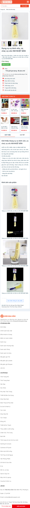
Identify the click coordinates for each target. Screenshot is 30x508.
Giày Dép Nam (4, 399)
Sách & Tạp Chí (4, 473)
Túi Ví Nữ (3, 410)
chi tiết (22, 135)
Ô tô (1, 466)
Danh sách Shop (5, 349)
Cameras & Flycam (5, 447)
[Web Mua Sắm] (8, 316)
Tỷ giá (10, 502)
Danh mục (3, 342)
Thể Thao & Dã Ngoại (6, 455)
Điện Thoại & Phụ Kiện (6, 403)
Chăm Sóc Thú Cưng (6, 432)
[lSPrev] (3, 26)
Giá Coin (7, 503)
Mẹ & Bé (2, 436)
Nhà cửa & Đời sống (10, 9)
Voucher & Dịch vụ (5, 481)
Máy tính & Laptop (5, 477)
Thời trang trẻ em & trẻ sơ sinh (9, 440)
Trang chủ (2, 9)
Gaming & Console (5, 444)
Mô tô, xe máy (4, 470)
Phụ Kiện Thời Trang (6, 391)
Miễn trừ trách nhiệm (6, 338)
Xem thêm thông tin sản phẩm (15, 300)
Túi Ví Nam (3, 417)
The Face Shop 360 (17, 502)
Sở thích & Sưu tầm (6, 462)
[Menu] (28, 2)
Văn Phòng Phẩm (5, 459)
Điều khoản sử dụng (6, 334)
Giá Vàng (25, 502)
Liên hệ (2, 368)
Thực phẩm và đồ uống (7, 429)
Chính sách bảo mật (6, 330)
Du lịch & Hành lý (5, 406)
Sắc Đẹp (2, 384)
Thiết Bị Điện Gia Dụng (7, 395)
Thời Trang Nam (5, 380)
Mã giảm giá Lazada (6, 360)
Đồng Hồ (3, 421)
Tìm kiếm (24, 6)
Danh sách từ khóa (5, 353)
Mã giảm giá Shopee (6, 364)
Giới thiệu (8, 135)
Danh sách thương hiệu (7, 345)
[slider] (4, 43)
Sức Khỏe (3, 388)
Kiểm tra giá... (6, 64)
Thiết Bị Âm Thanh (5, 425)
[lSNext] (26, 26)
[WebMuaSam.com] (8, 1)
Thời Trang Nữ (4, 376)
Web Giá (2, 503)
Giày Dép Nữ (4, 414)
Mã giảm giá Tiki (5, 357)
